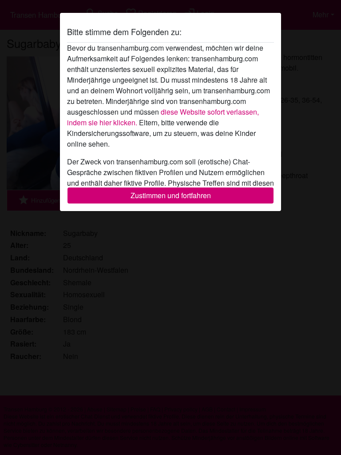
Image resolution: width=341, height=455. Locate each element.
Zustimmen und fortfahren (171, 195)
